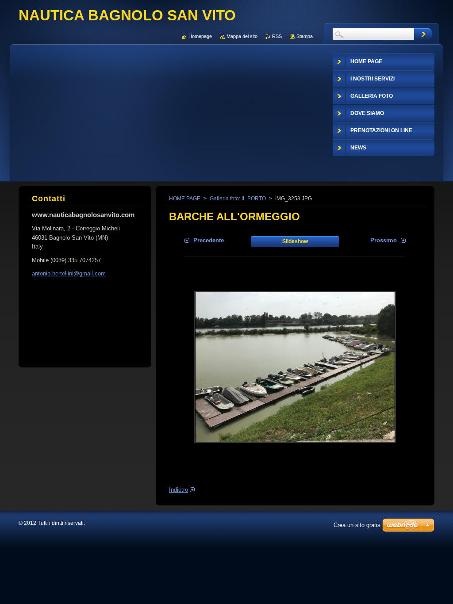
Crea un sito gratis (357, 525)
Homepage (200, 36)
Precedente (208, 240)
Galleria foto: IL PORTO (238, 198)
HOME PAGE (184, 198)
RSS (277, 36)
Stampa (304, 36)
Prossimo (383, 240)
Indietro (178, 489)
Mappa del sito (241, 36)
